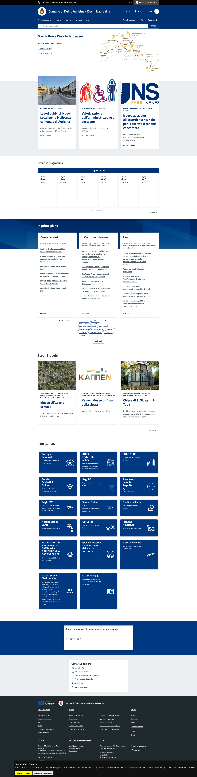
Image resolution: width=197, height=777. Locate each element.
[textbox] (98, 638)
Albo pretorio (73, 751)
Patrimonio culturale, (55, 393)
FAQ (141, 20)
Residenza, (134, 108)
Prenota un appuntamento (139, 746)
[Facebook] (134, 11)
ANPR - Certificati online (88, 457)
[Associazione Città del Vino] (70, 590)
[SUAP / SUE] (151, 462)
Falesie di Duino (132, 542)
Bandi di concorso (74, 748)
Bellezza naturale (58, 398)
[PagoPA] (110, 486)
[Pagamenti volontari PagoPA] (151, 486)
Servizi (71, 710)
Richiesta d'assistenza (107, 752)
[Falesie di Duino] (151, 555)
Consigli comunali (47, 455)
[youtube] (139, 11)
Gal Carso (87, 522)
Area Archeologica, (94, 395)
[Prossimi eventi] (156, 170)
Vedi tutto (154, 213)
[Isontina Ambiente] (150, 528)
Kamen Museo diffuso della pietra (97, 402)
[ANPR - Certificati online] (110, 462)
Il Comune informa (47, 108)
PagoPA (86, 479)
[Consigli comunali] (70, 462)
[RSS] (144, 11)
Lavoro (127, 237)
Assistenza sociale (88, 108)
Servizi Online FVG (90, 503)
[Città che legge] (110, 590)
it (129, 2)
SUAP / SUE (129, 454)
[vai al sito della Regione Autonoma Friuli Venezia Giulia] (58, 2)
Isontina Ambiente (128, 523)
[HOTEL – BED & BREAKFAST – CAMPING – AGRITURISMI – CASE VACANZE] (70, 554)
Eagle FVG (47, 502)
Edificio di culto (141, 395)
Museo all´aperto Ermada (52, 404)
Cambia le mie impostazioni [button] (43, 773)
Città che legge (90, 575)
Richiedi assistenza (82, 671)
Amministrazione (44, 710)
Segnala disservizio (82, 687)
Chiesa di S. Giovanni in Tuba (139, 402)
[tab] (91, 210)
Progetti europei (129, 20)
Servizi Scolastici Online (47, 482)
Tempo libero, (135, 393)
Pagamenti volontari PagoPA (129, 482)
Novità (133, 710)
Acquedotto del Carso (50, 523)
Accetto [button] (19, 773)
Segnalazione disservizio (108, 757)
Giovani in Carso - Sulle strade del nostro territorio (91, 546)
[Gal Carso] (110, 528)
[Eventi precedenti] (40, 170)
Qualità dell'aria (132, 502)
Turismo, (43, 393)
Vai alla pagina (46, 136)
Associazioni (49, 237)
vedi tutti (98, 341)
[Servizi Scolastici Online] (70, 486)
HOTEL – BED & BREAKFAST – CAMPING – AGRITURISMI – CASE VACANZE (51, 548)
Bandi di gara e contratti (76, 746)
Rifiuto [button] (28, 773)
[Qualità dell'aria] (151, 507)
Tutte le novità (44, 53)
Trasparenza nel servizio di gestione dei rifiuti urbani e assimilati (112, 747)
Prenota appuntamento (84, 679)
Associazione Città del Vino (49, 576)
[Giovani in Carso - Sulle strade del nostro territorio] (110, 554)
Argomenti (152, 20)
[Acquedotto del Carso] (70, 528)
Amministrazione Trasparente (80, 741)
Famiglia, (126, 108)
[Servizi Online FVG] (110, 507)
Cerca (153, 26)
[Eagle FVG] (70, 507)
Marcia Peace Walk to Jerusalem (60, 36)
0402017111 (87, 675)
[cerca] (156, 11)
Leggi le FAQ (79, 667)
